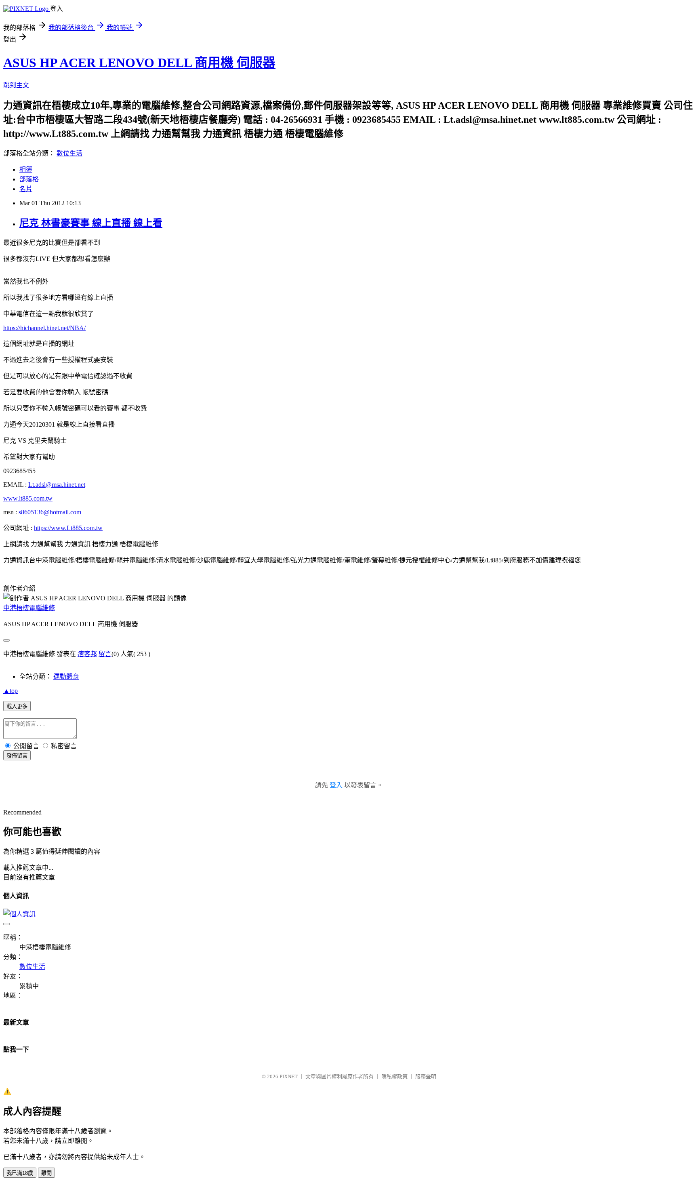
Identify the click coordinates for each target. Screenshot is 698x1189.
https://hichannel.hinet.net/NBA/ (44, 327)
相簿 (25, 169)
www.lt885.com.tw (28, 498)
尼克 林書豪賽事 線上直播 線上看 (90, 223)
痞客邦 (87, 653)
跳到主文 (16, 85)
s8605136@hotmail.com (50, 512)
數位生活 (69, 153)
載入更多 (16, 706)
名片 (25, 188)
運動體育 (66, 676)
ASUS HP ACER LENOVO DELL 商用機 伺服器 (139, 62)
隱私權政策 (394, 1076)
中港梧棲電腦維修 (29, 607)
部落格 (29, 179)
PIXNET (289, 1076)
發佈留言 (16, 756)
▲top (10, 690)
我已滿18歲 (19, 1173)
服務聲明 (425, 1076)
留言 (105, 653)
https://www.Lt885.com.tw (68, 527)
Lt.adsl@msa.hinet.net (56, 484)
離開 (46, 1173)
